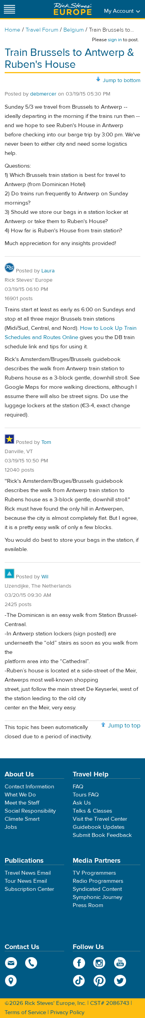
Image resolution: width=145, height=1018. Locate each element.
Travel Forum (42, 30)
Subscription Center (29, 889)
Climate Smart (22, 819)
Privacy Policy (67, 1012)
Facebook (79, 963)
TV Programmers (94, 873)
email (11, 963)
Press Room (88, 905)
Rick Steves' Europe (72, 9)
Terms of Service (25, 1012)
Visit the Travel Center (100, 819)
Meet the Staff (22, 802)
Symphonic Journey (97, 897)
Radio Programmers (98, 881)
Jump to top (124, 725)
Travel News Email (28, 873)
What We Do (20, 794)
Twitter (120, 980)
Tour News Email (26, 881)
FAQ (78, 786)
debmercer (43, 94)
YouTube (120, 963)
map (11, 980)
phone (31, 963)
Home (12, 30)
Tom (46, 442)
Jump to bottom (121, 80)
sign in (115, 40)
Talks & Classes (92, 811)
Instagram (99, 963)
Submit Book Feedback (102, 835)
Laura (48, 270)
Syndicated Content (97, 889)
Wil (44, 576)
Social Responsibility (30, 811)
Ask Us (82, 802)
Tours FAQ (86, 794)
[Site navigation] (9, 9)
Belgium (73, 30)
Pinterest (99, 980)
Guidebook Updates (99, 827)
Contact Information (29, 786)
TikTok (79, 980)
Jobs (11, 827)
